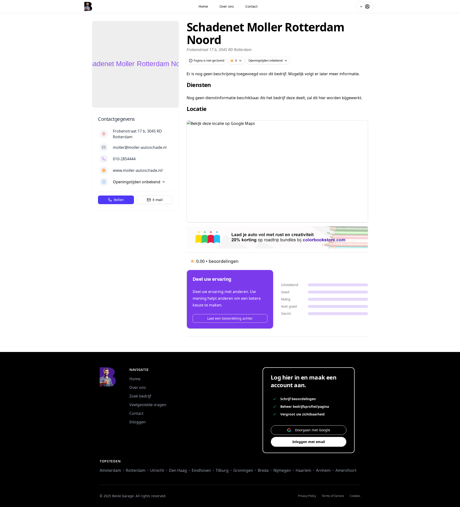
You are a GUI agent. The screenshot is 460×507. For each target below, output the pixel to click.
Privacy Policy (307, 496)
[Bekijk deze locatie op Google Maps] (277, 171)
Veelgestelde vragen (147, 404)
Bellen (119, 199)
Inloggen (137, 422)
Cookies (355, 496)
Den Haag (178, 470)
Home (203, 6)
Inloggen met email (308, 441)
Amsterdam (110, 470)
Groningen (243, 470)
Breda (263, 470)
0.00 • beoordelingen (217, 261)
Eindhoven (201, 470)
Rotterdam (135, 470)
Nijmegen (282, 470)
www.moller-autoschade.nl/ (138, 170)
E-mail (158, 199)
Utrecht (157, 470)
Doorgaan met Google (312, 430)
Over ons (226, 6)
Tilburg (222, 470)
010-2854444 (124, 158)
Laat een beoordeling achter (230, 318)
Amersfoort (345, 470)
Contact (251, 6)
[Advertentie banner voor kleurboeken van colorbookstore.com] (277, 237)
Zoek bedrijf (140, 396)
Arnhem (323, 470)
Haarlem (303, 470)
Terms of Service (333, 496)
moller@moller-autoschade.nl (140, 147)
